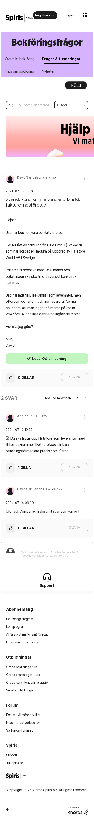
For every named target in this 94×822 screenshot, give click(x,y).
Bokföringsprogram (19, 619)
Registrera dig (45, 15)
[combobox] (47, 105)
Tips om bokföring (19, 71)
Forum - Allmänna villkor (23, 715)
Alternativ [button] (76, 87)
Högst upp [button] (7, 809)
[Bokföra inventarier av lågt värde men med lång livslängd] (85, 398)
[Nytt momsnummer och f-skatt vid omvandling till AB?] (78, 398)
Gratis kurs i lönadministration (28, 682)
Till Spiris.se (14, 763)
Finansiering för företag (23, 642)
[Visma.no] (19, 18)
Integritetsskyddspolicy (23, 722)
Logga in (69, 15)
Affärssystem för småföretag (27, 634)
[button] (84, 178)
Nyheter (48, 71)
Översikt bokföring (19, 59)
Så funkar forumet (19, 730)
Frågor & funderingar (61, 59)
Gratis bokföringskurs (21, 667)
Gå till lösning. (54, 358)
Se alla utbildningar (20, 690)
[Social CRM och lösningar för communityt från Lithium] (78, 811)
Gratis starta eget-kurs (23, 675)
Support (11, 755)
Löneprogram (15, 627)
